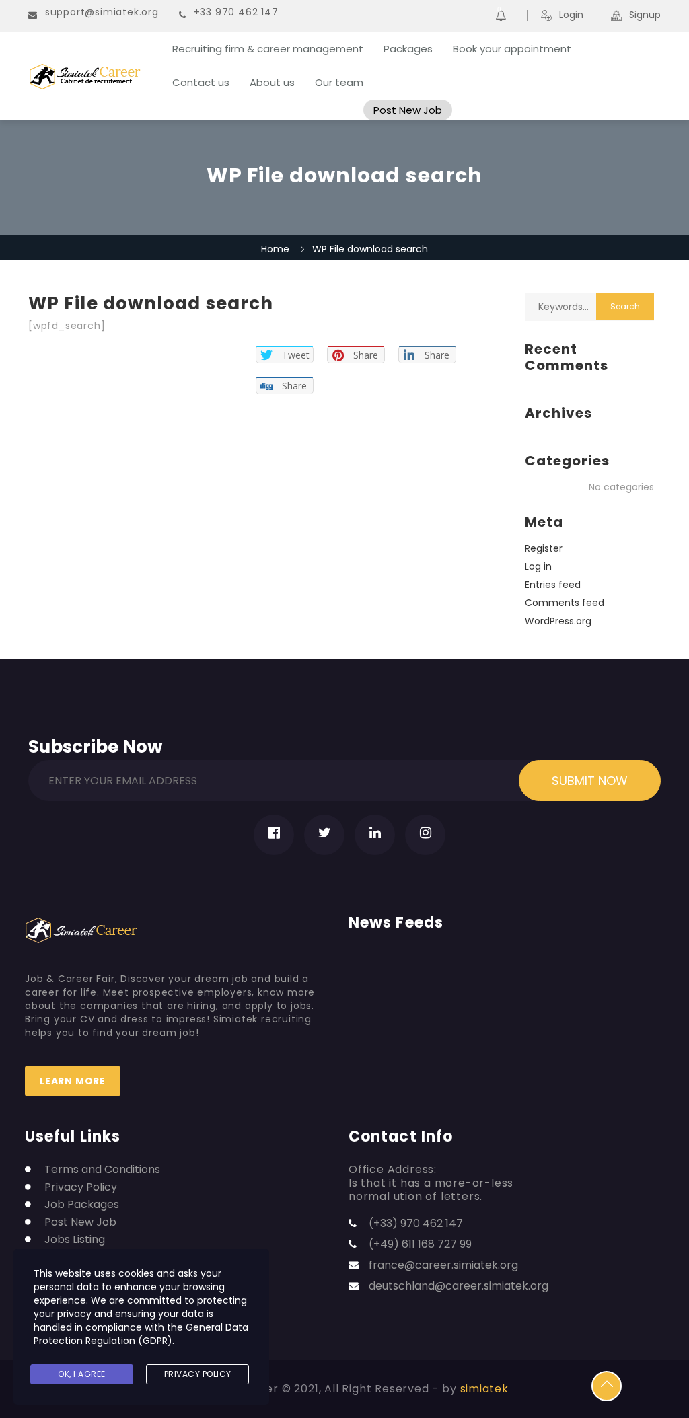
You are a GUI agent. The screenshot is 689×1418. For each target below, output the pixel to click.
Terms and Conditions (102, 1170)
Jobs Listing (74, 1239)
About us (272, 82)
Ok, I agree (82, 1374)
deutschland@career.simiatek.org (458, 1286)
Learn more (73, 1081)
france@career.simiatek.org (443, 1265)
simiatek (484, 1388)
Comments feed (564, 602)
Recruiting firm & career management (267, 49)
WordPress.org (558, 621)
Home (275, 249)
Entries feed (553, 584)
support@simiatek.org (102, 12)
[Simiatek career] (91, 76)
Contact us (200, 82)
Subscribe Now (95, 744)
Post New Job (407, 110)
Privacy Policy (80, 1187)
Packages (408, 49)
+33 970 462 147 (236, 12)
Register (544, 548)
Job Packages (81, 1204)
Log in (538, 566)
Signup (645, 15)
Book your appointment (512, 49)
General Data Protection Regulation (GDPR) (141, 1333)
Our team (339, 82)
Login (571, 15)
